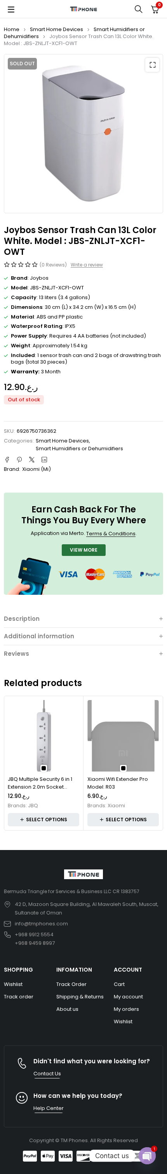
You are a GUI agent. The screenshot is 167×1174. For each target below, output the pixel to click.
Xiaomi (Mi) (36, 469)
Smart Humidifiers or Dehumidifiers (79, 448)
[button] (152, 65)
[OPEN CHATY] (147, 1155)
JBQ (33, 805)
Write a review (87, 265)
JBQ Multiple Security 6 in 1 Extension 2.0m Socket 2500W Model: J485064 (40, 786)
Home (11, 29)
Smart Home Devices (56, 29)
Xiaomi (116, 805)
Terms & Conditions (111, 533)
